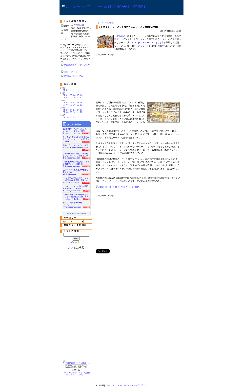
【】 (146, 42)
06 (81, 95)
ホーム (100, 23)
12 (81, 97)
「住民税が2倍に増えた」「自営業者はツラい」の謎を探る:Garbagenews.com (76, 163)
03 (71, 95)
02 (67, 90)
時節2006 (109, 23)
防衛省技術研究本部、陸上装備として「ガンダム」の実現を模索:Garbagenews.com (75, 155)
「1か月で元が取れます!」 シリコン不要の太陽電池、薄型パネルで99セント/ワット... (75, 179)
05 (78, 95)
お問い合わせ (141, 385)
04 (74, 95)
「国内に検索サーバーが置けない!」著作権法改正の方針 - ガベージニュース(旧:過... (75, 196)
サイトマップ (129, 385)
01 (64, 90)
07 (64, 97)
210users (86, 158)
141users (86, 174)
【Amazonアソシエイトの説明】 (76, 372)
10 (74, 97)
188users (86, 166)
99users (86, 191)
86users (86, 199)
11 (78, 97)
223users (86, 150)
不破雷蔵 (80, 25)
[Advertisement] (156, 77)
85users (86, 207)
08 (67, 97)
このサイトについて (114, 385)
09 (71, 97)
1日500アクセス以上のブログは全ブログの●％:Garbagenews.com (75, 171)
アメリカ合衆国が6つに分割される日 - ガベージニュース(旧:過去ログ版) (76, 138)
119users (86, 183)
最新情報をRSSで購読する (78, 363)
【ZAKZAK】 (120, 36)
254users (86, 142)
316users (86, 133)
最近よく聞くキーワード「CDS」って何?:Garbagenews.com (73, 204)
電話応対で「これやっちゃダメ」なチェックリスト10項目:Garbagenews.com (74, 130)
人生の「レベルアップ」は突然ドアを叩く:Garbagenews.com (75, 146)
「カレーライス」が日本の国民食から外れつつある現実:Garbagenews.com (75, 187)
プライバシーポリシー (76, 375)
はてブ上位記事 (74, 124)
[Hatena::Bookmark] (76, 214)
